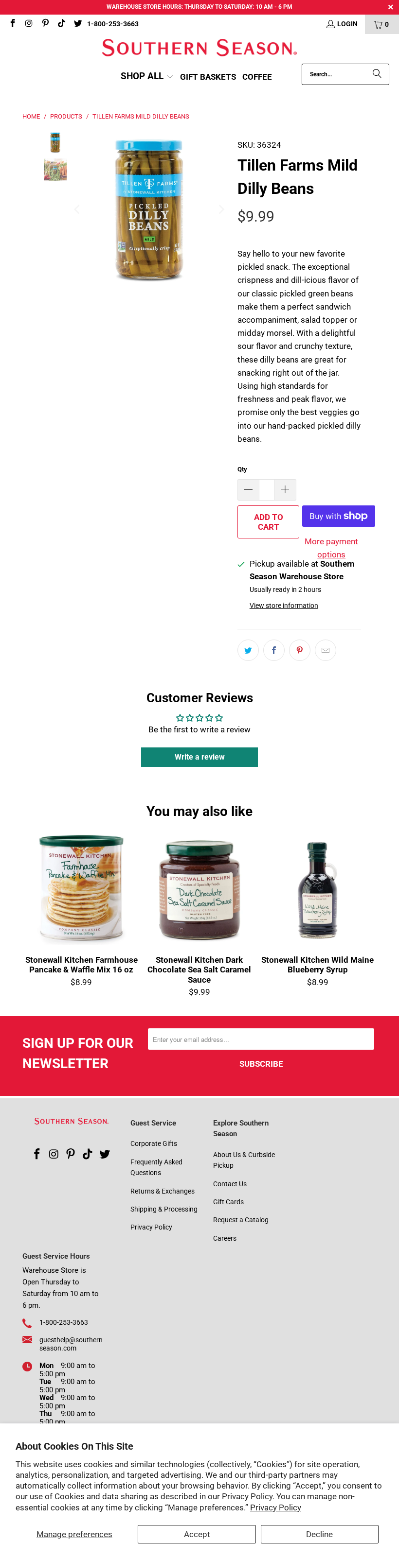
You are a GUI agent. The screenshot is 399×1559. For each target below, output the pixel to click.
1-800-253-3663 (113, 24)
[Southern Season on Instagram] (29, 24)
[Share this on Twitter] (248, 650)
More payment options (331, 548)
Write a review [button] (200, 757)
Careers (224, 1238)
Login (347, 24)
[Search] (377, 74)
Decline (319, 1534)
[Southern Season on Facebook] (12, 24)
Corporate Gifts (153, 1143)
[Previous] (78, 210)
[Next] (220, 210)
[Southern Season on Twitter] (77, 24)
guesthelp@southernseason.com (71, 1344)
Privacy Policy (275, 1507)
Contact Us (230, 1184)
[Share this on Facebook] (274, 650)
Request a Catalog (241, 1220)
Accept (197, 1534)
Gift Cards (228, 1202)
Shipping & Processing (164, 1209)
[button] (147, 77)
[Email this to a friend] (325, 650)
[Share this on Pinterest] (299, 650)
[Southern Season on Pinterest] (45, 24)
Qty (242, 469)
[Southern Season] (199, 49)
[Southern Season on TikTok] (61, 24)
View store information (284, 606)
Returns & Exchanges (162, 1191)
